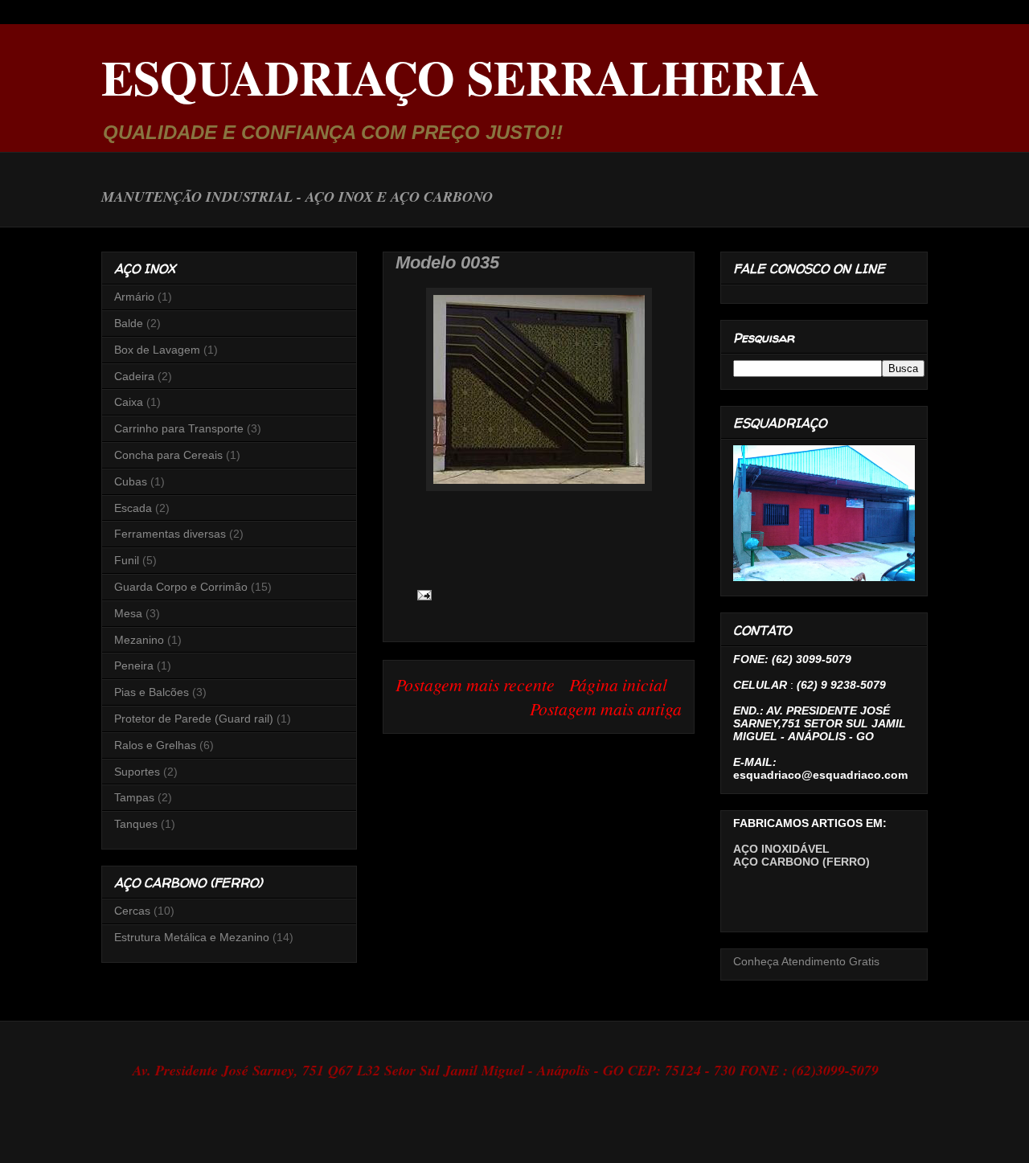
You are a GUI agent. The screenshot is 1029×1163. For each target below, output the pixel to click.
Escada (133, 508)
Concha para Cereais (168, 454)
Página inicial (618, 684)
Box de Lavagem (157, 349)
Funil (126, 560)
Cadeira (134, 376)
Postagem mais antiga (606, 708)
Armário (134, 296)
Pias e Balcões (151, 692)
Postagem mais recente (475, 684)
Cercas (132, 910)
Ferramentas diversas (170, 533)
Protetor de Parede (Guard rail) (193, 718)
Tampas (134, 797)
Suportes (137, 771)
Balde (128, 323)
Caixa (128, 401)
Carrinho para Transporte (179, 428)
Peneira (134, 665)
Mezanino (139, 639)
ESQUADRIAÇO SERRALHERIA (460, 77)
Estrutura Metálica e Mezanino (191, 937)
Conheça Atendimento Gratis (806, 961)
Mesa (128, 613)
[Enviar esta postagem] (421, 592)
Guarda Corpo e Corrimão (181, 586)
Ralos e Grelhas (155, 745)
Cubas (130, 481)
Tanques (136, 823)
